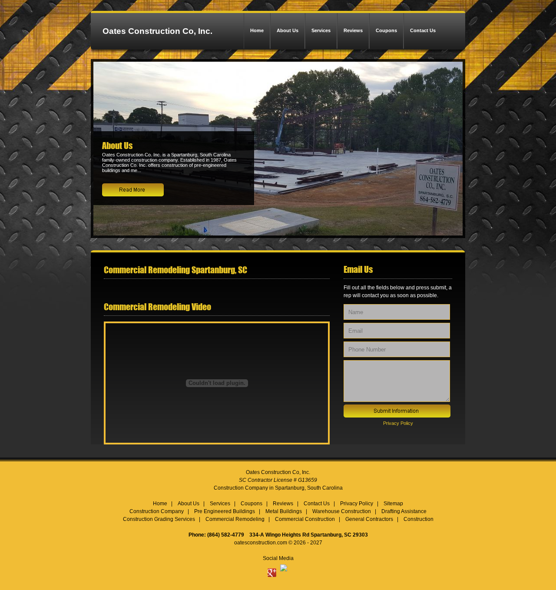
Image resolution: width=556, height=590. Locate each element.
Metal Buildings (283, 511)
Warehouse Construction (341, 511)
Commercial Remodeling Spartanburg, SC (175, 269)
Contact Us (423, 30)
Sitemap (393, 504)
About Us (287, 30)
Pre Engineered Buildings (224, 511)
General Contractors (369, 519)
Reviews (353, 30)
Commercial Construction (305, 519)
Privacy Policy (398, 423)
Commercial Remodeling (235, 519)
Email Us (358, 269)
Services (321, 30)
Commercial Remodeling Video (157, 306)
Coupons (386, 30)
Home (257, 30)
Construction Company (156, 511)
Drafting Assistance (404, 511)
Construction (419, 519)
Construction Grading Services (159, 519)
